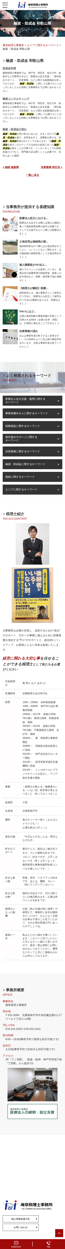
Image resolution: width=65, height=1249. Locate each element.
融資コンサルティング (16, 98)
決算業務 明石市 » (51, 167)
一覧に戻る (32, 175)
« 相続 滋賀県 (11, 167)
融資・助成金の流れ (15, 129)
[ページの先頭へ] (59, 1233)
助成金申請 (9, 68)
